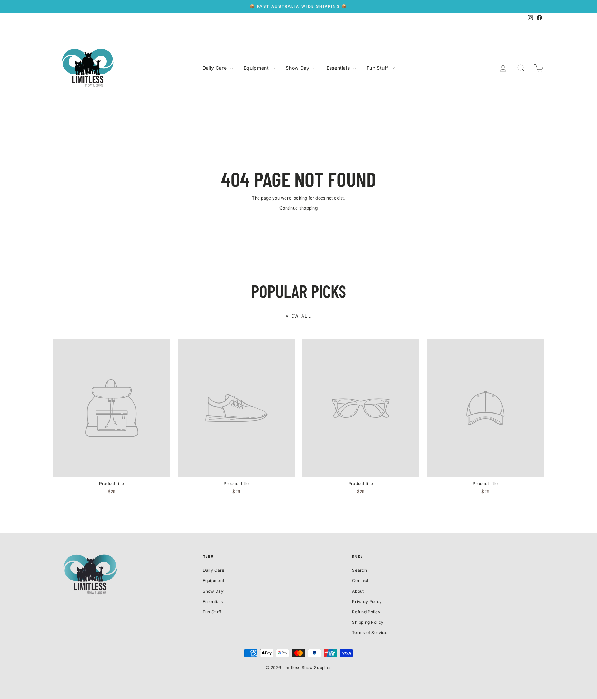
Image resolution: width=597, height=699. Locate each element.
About (358, 591)
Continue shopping (298, 208)
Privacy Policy (367, 601)
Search (359, 570)
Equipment (257, 68)
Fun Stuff (378, 68)
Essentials (338, 68)
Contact (360, 580)
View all (298, 316)
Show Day (298, 68)
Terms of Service (369, 632)
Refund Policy (366, 611)
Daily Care (215, 68)
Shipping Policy (368, 622)
